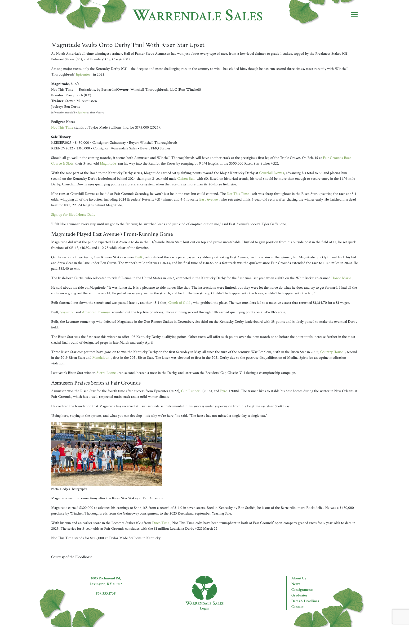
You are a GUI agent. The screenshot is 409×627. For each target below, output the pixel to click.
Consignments (302, 589)
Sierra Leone (106, 372)
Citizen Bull (186, 178)
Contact (297, 606)
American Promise (96, 312)
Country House (331, 351)
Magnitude (108, 163)
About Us (298, 578)
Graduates (299, 595)
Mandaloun (100, 357)
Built (138, 257)
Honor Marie (341, 278)
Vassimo (66, 312)
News (295, 584)
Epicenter (83, 74)
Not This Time (62, 127)
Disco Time (160, 522)
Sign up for (73, 214)
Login (204, 608)
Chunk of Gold (179, 302)
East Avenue (208, 199)
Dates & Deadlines (305, 601)
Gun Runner (190, 391)
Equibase (81, 112)
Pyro (223, 391)
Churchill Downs (271, 172)
